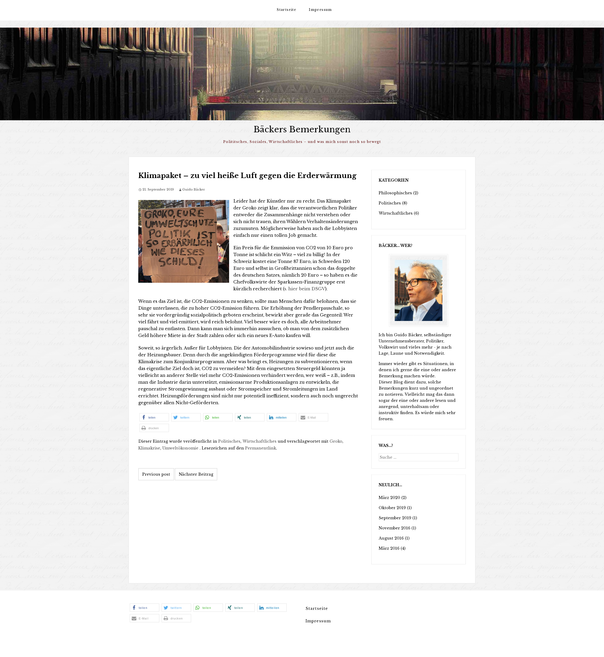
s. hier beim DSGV (304, 288)
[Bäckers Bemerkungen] (302, 74)
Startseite (286, 10)
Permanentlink (260, 448)
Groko (336, 441)
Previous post (156, 474)
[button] (154, 417)
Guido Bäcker (193, 189)
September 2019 (395, 518)
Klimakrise (149, 448)
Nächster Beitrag (196, 474)
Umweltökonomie (180, 448)
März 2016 (389, 548)
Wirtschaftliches (260, 441)
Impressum (320, 10)
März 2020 (389, 497)
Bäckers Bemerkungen (302, 129)
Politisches (229, 441)
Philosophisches (395, 193)
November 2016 (394, 528)
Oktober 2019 (392, 507)
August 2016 (391, 538)
